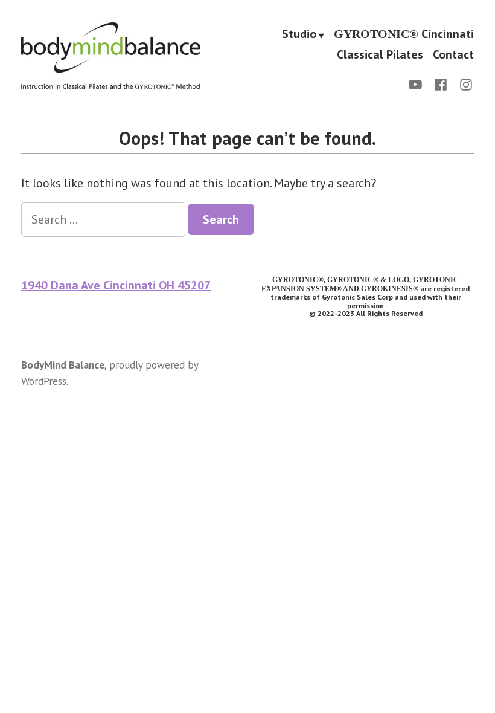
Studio (299, 35)
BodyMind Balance (62, 365)
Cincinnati (404, 35)
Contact (453, 54)
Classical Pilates (380, 54)
